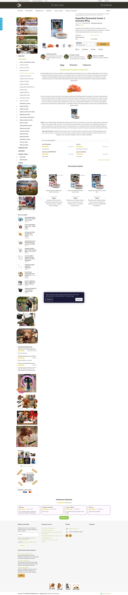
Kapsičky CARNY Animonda (26, 78)
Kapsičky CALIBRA (24, 81)
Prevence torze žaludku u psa (25, 554)
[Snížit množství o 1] (87, 44)
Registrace (107, 1)
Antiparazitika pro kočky (26, 125)
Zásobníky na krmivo (25, 139)
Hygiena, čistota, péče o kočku (27, 112)
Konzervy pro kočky (24, 67)
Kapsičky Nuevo (23, 89)
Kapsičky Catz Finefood (25, 76)
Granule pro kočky (24, 101)
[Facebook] (66, 535)
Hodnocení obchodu (64, 499)
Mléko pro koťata (24, 145)
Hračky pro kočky (24, 106)
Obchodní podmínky (46, 538)
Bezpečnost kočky (24, 136)
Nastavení (49, 299)
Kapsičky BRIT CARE (25, 95)
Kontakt (43, 542)
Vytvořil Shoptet (106, 593)
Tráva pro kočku (24, 142)
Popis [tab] (62, 65)
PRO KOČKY (22, 59)
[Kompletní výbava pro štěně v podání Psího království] (52, 586)
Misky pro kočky (24, 123)
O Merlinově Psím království (23, 1)
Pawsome (81, 25)
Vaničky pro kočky (24, 65)
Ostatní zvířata (23, 154)
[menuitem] (20, 10)
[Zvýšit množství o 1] (94, 44)
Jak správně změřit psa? (37, 1)
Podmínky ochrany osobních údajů (50, 540)
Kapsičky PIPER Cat (24, 92)
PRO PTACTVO (23, 160)
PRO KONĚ (22, 157)
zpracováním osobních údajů (30, 542)
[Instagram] (70, 535)
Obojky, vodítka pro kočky (26, 120)
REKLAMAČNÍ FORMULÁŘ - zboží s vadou (52, 536)
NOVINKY (21, 151)
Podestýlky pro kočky (25, 103)
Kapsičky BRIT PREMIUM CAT (27, 87)
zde (73, 296)
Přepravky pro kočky (25, 128)
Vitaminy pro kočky (24, 131)
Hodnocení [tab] (87, 65)
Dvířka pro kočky (24, 134)
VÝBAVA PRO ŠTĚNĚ (23, 567)
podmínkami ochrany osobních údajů (27, 539)
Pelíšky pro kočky (24, 109)
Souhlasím (79, 299)
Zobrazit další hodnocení (104, 160)
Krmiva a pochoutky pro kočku (27, 62)
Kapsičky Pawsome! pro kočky (27, 73)
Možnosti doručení (79, 37)
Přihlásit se (23, 545)
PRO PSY (21, 56)
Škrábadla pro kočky (25, 114)
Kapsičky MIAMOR (24, 84)
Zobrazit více (64, 517)
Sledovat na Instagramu (28, 466)
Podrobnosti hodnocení (96, 23)
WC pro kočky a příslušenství (27, 117)
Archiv (21, 575)
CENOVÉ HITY (23, 148)
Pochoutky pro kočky (25, 98)
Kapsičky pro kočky (24, 70)
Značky (20, 163)
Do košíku (103, 44)
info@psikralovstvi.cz (74, 528)
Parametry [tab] (73, 65)
